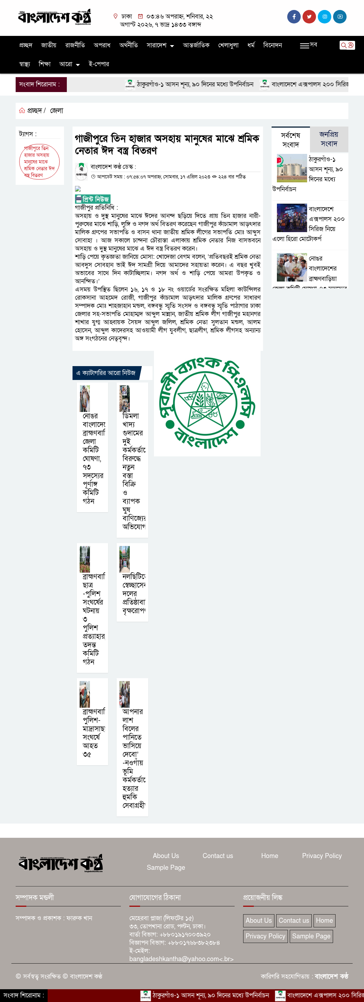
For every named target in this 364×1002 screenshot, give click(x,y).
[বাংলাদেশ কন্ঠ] (54, 16)
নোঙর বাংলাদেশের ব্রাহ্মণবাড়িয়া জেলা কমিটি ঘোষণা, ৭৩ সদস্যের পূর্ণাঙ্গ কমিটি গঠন (99, 459)
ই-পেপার (99, 64)
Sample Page (166, 868)
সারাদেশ (156, 45)
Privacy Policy (322, 856)
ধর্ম (251, 45)
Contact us (218, 856)
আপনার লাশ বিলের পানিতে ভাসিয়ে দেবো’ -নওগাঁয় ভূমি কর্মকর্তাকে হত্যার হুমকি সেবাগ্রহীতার (139, 758)
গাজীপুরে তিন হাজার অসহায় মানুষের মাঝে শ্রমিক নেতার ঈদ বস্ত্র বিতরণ (39, 162)
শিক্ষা (44, 64)
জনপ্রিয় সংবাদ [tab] (329, 139)
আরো (65, 64)
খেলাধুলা (228, 45)
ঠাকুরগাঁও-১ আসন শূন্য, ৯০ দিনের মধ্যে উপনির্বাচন (178, 84)
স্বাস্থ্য (24, 64)
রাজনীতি (75, 45)
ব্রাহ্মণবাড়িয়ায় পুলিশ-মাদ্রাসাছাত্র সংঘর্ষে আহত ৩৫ (101, 733)
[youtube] (340, 16)
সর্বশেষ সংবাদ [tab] (290, 140)
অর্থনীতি (128, 45)
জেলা (56, 111)
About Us (166, 856)
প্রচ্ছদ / (36, 111)
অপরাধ (102, 45)
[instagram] (324, 16)
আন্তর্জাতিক (196, 45)
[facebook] (294, 16)
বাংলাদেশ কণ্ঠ (331, 976)
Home (269, 856)
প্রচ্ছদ (25, 45)
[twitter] (309, 16)
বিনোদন (272, 45)
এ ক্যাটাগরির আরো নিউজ (105, 373)
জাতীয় (49, 45)
